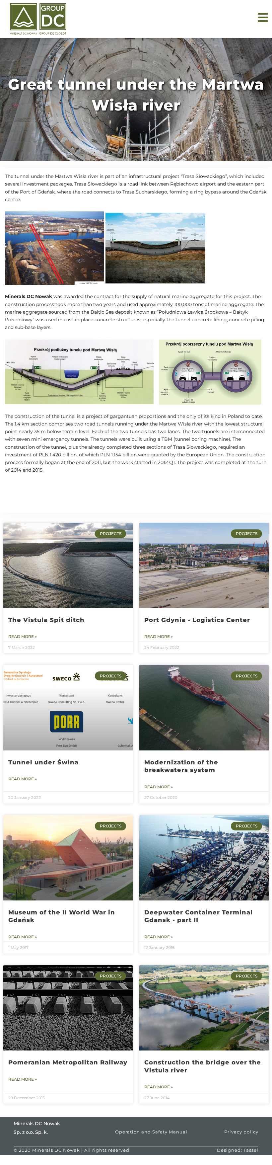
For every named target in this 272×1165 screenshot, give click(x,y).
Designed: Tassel (237, 1150)
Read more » (22, 636)
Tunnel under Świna (43, 762)
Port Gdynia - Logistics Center (197, 620)
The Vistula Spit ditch (46, 620)
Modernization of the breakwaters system (181, 766)
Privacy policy (241, 1131)
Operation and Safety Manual (151, 1131)
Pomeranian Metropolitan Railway (67, 1062)
